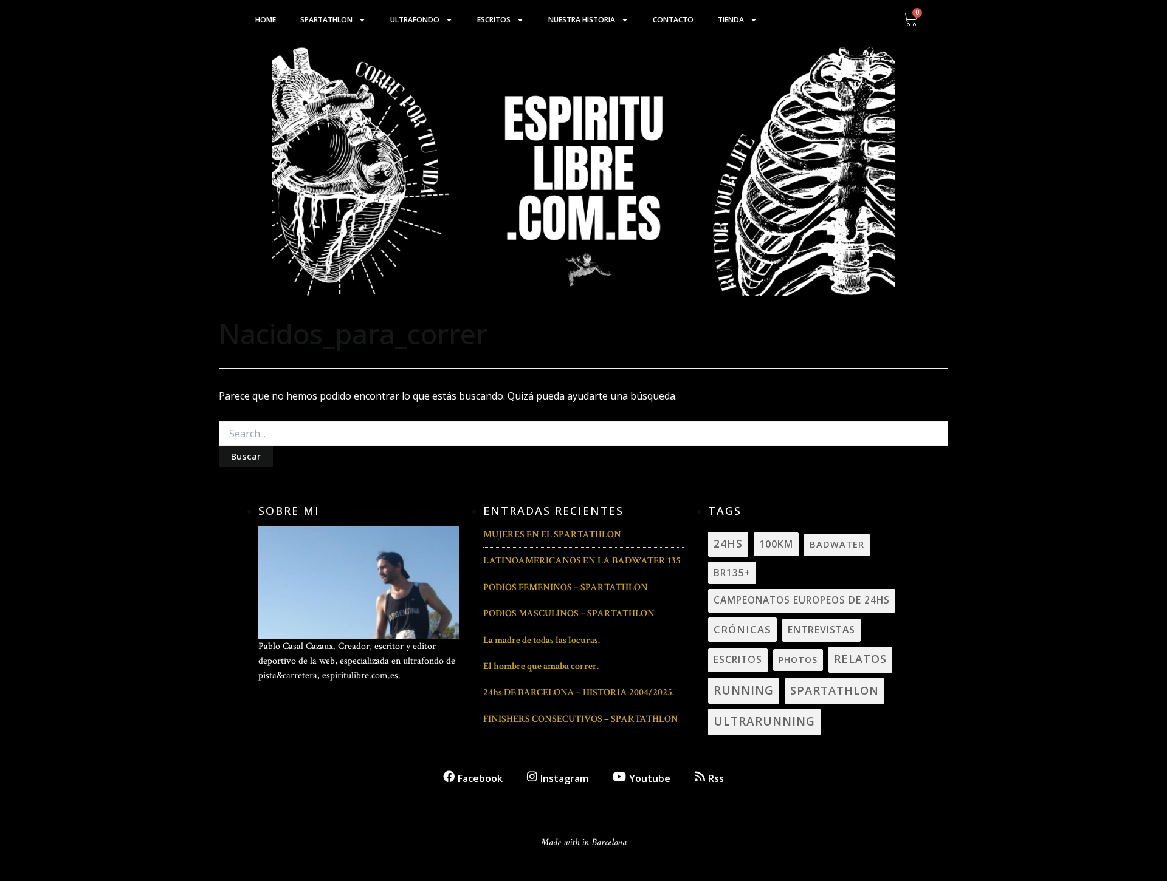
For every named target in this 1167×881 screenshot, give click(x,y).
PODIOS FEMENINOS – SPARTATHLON (565, 587)
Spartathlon (326, 20)
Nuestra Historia (581, 20)
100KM (776, 544)
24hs (728, 544)
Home (265, 20)
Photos (798, 659)
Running (744, 690)
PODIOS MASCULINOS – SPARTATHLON (569, 613)
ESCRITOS (738, 659)
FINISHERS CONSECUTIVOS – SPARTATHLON (580, 719)
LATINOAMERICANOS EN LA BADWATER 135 (582, 560)
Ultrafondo (414, 20)
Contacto (673, 20)
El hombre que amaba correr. (541, 666)
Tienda (731, 20)
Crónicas (742, 629)
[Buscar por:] (583, 434)
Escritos (494, 20)
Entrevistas (821, 629)
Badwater (837, 544)
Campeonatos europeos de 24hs (802, 600)
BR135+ (732, 572)
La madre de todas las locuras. (541, 640)
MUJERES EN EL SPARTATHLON (552, 534)
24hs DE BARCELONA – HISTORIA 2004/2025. (578, 692)
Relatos (860, 658)
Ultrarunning (764, 721)
